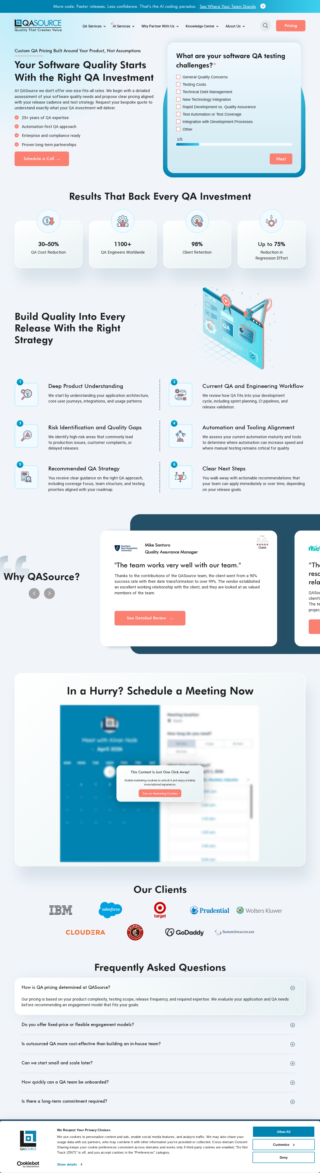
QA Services (92, 26)
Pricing (291, 25)
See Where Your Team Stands (228, 6)
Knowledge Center (200, 26)
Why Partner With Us (158, 26)
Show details (67, 1164)
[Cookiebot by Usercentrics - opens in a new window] (28, 1164)
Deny (284, 1157)
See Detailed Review (147, 617)
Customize (281, 1144)
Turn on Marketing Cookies (160, 793)
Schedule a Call (39, 158)
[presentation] (34, 593)
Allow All (283, 1132)
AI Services (121, 26)
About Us (233, 26)
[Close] (263, 6)
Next (281, 159)
